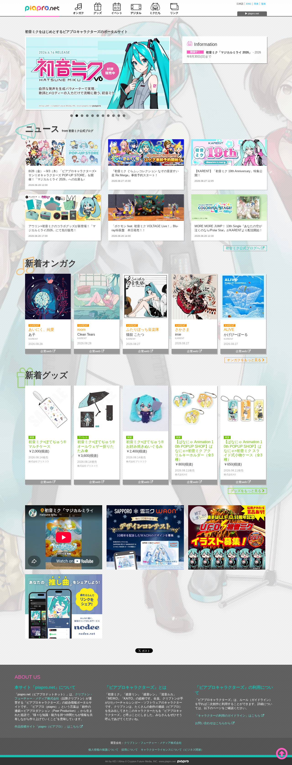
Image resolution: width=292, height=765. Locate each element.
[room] (97, 318)
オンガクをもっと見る (244, 360)
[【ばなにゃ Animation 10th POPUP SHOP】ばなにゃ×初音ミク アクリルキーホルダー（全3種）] (194, 430)
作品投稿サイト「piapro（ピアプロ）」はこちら (47, 726)
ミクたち (155, 12)
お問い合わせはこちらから (213, 723)
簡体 (256, 4)
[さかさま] (194, 318)
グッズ (98, 12)
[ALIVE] (243, 318)
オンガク (78, 12)
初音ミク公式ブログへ (243, 248)
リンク (174, 12)
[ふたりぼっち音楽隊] (145, 318)
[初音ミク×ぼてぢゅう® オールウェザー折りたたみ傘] (97, 430)
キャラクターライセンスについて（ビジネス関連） (172, 749)
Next (176, 73)
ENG (248, 4)
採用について (129, 749)
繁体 (263, 4)
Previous (19, 73)
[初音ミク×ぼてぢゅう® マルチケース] (48, 430)
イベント (116, 12)
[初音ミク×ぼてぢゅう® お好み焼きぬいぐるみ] (145, 430)
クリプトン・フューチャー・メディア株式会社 (153, 742)
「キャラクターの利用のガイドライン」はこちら (228, 715)
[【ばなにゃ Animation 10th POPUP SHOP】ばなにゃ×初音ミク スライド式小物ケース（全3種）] (243, 430)
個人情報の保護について (103, 749)
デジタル (135, 12)
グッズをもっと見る (246, 491)
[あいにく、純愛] (48, 318)
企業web (46, 351)
